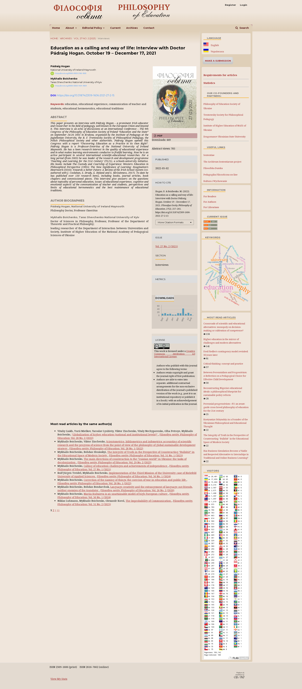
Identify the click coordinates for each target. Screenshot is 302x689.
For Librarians (211, 207)
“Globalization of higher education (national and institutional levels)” (115, 434)
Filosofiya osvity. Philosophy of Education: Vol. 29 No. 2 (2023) (114, 462)
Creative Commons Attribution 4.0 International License (174, 353)
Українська (217, 51)
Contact (148, 27)
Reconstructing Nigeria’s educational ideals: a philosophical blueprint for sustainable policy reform (222, 392)
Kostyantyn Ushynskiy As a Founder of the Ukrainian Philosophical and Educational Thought (225, 423)
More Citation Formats (170, 222)
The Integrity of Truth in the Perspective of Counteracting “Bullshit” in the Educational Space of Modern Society (226, 439)
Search (244, 27)
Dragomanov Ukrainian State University (224, 136)
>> (58, 510)
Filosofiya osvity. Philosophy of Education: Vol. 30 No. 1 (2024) (134, 476)
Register (230, 4)
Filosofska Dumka (213, 168)
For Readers (209, 196)
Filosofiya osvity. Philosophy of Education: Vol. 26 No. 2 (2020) (137, 490)
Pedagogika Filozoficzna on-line (220, 174)
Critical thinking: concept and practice (223, 363)
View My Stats (59, 678)
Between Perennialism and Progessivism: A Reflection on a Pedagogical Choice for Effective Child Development (225, 376)
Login (243, 4)
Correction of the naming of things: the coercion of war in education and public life (135, 479)
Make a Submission (218, 60)
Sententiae (208, 155)
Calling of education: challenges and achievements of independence (126, 466)
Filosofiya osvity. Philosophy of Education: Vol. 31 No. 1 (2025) (146, 455)
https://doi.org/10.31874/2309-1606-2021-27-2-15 (85, 95)
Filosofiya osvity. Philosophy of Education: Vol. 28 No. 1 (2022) (106, 448)
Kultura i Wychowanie (215, 181)
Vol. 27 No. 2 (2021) (85, 38)
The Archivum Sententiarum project (222, 161)
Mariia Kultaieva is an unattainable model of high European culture (126, 493)
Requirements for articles (220, 75)
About (70, 27)
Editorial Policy (92, 27)
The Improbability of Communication (149, 500)
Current (115, 27)
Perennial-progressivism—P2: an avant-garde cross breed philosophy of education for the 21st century (226, 407)
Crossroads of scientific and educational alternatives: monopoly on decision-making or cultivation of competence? (224, 327)
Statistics (209, 83)
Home (56, 27)
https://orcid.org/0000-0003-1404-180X (71, 86)
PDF (160, 135)
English (214, 45)
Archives (132, 27)
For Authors (209, 201)
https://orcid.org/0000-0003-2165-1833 (70, 73)
